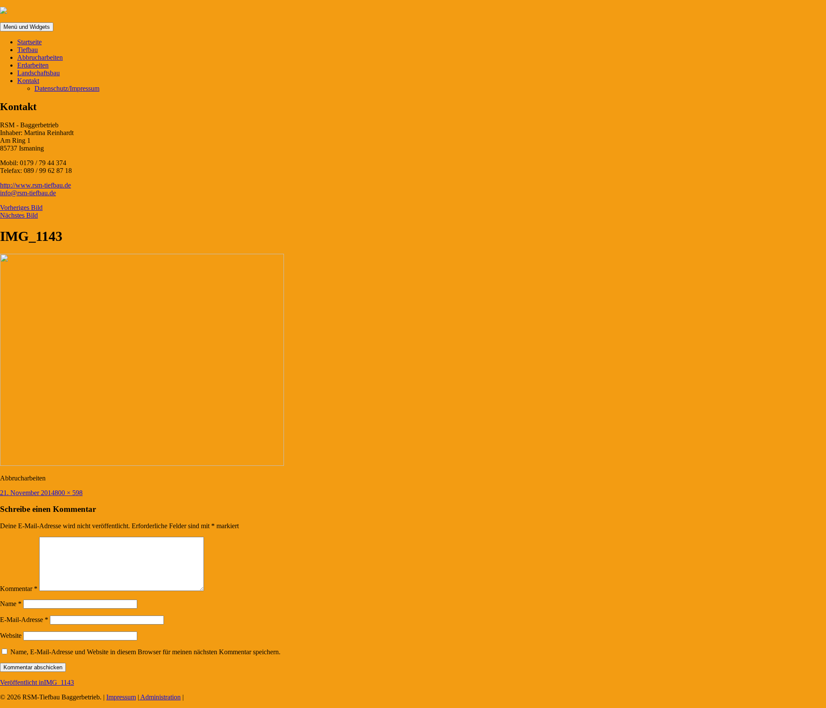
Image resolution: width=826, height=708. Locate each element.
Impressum (121, 697)
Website (11, 635)
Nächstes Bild (19, 215)
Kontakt (28, 80)
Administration (160, 697)
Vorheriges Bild (21, 207)
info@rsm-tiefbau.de (28, 193)
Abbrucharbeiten (40, 57)
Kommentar (18, 588)
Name (11, 603)
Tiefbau (27, 49)
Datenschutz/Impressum (66, 88)
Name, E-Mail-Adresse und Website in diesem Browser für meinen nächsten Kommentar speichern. (145, 652)
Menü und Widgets (26, 27)
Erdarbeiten (33, 65)
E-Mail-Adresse (24, 619)
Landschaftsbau (38, 73)
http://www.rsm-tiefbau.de (35, 185)
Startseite (29, 42)
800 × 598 (69, 492)
